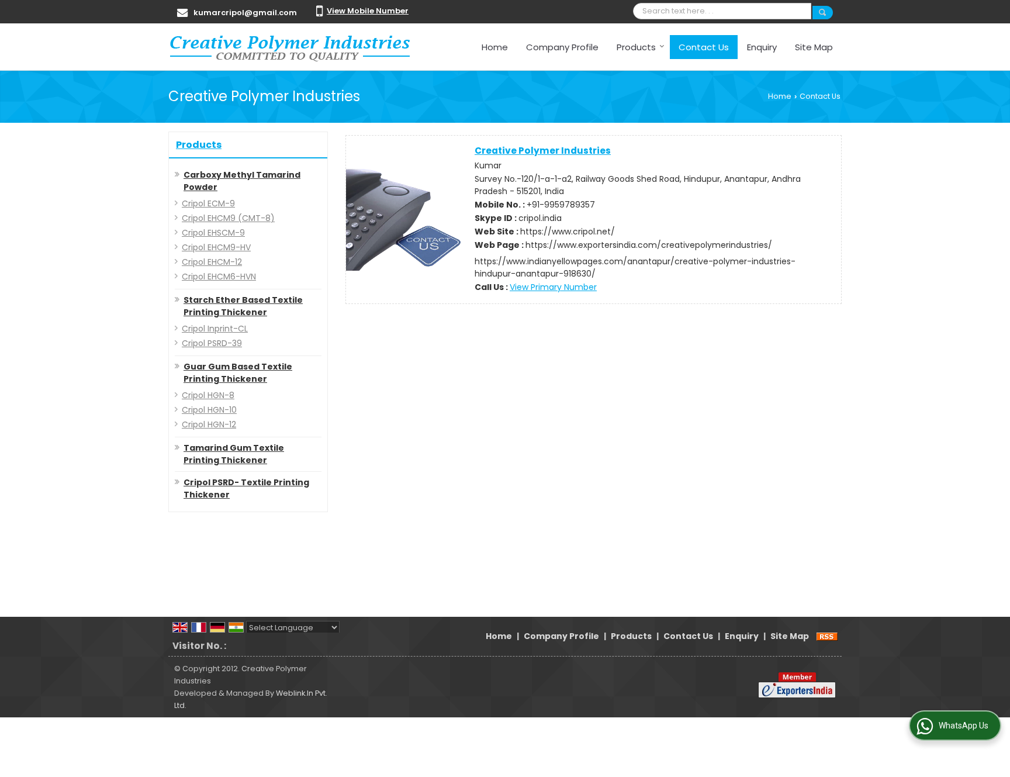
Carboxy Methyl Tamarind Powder (242, 181)
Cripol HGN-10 (209, 410)
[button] (368, 10)
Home (495, 47)
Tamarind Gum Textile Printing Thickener (234, 454)
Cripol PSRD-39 (212, 343)
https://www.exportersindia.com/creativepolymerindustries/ (648, 245)
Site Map (814, 47)
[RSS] (827, 636)
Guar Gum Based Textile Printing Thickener (238, 373)
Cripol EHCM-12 (212, 262)
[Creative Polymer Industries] (289, 46)
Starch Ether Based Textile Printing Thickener (243, 306)
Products (636, 47)
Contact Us (704, 47)
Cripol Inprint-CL (215, 328)
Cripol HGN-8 (208, 395)
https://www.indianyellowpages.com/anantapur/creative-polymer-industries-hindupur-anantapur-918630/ (635, 267)
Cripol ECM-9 (208, 203)
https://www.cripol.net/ (567, 231)
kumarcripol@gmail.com (245, 12)
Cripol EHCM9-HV (216, 247)
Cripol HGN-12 (209, 424)
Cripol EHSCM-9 (213, 233)
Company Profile (562, 47)
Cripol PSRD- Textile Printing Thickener (246, 488)
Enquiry (762, 47)
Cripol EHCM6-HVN (219, 276)
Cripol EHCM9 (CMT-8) (228, 218)
